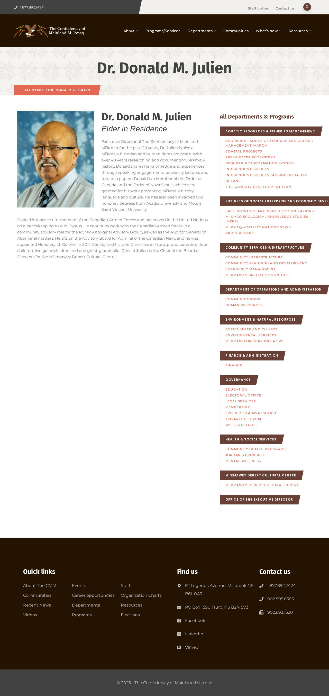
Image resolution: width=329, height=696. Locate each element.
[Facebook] (179, 620)
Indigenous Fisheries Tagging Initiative (266, 175)
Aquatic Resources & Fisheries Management (270, 131)
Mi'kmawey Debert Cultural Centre (260, 475)
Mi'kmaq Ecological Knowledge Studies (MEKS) (266, 219)
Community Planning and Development (266, 263)
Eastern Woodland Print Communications (269, 211)
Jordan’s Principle (245, 455)
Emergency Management (250, 269)
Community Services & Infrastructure (264, 247)
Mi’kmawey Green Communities (256, 275)
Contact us (285, 8)
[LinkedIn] (179, 633)
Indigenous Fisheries (247, 169)
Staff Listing (258, 8)
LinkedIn (194, 633)
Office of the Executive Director (259, 499)
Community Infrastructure (254, 257)
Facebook (195, 620)
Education (236, 389)
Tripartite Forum (243, 419)
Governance (238, 379)
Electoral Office (243, 395)
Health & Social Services (251, 439)
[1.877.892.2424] (261, 586)
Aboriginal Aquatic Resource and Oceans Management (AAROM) (269, 143)
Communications (242, 299)
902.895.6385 (280, 598)
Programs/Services (162, 31)
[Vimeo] (179, 646)
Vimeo (191, 647)
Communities (236, 31)
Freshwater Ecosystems (250, 157)
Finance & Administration (251, 355)
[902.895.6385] (261, 599)
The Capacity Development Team (258, 187)
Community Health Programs (255, 449)
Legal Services (240, 401)
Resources (298, 31)
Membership (237, 407)
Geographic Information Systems (260, 163)
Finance (233, 365)
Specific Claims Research (251, 413)
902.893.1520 (280, 612)
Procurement (239, 233)
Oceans (233, 181)
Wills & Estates (241, 425)
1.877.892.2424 (281, 585)
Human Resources (244, 305)
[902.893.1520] (261, 612)
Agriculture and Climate (251, 329)
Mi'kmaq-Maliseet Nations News (258, 227)
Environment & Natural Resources (260, 319)
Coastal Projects (243, 151)
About (129, 31)
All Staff (34, 90)
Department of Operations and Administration (273, 289)
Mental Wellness (243, 461)
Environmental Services (250, 335)
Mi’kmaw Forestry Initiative (254, 341)
